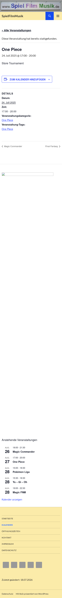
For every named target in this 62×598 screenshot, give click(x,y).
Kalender (7, 525)
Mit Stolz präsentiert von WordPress (32, 594)
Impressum (8, 544)
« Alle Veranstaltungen (16, 30)
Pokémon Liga (21, 472)
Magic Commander (13, 146)
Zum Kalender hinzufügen (27, 79)
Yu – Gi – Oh (20, 482)
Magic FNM (19, 492)
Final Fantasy (51, 146)
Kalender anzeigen (12, 499)
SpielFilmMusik (12, 16)
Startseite (7, 518)
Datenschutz (9, 550)
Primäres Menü (58, 16)
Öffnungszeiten (11, 531)
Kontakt (6, 537)
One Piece (7, 120)
